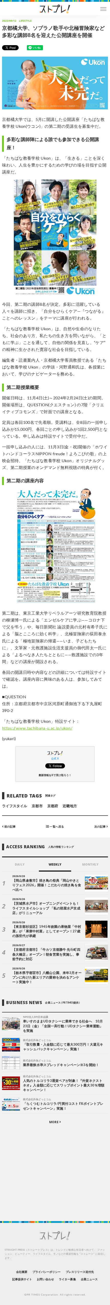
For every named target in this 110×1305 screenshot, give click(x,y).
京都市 (37, 806)
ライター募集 (67, 1279)
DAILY (19, 864)
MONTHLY (90, 864)
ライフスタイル (14, 806)
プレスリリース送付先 (80, 1272)
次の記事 (100, 826)
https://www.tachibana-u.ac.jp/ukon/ (37, 728)
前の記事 (10, 826)
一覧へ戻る (56, 826)
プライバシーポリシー (46, 1272)
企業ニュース (89, 1279)
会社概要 (21, 1272)
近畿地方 (70, 806)
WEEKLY (55, 864)
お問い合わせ (45, 1279)
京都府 (52, 806)
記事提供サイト (22, 1279)
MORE (54, 1122)
